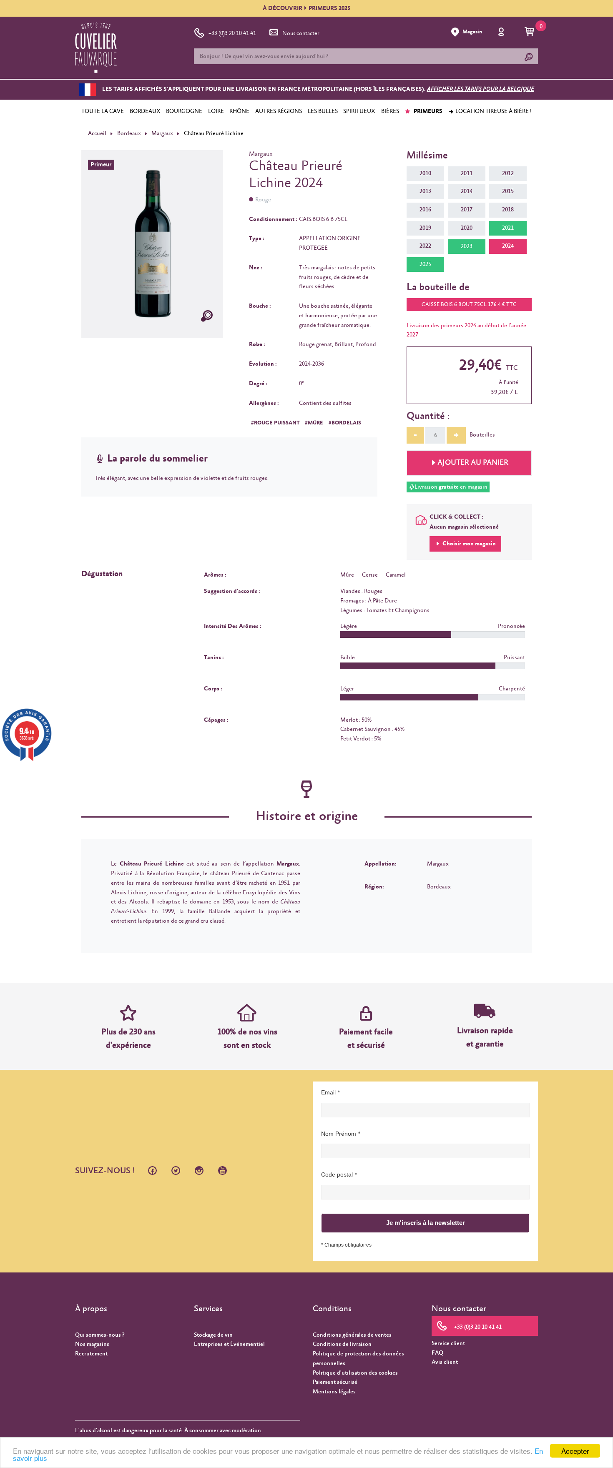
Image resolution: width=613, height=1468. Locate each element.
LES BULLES (323, 111)
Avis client (445, 1362)
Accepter (575, 1450)
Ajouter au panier (472, 463)
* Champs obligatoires (346, 1245)
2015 (508, 191)
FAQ (437, 1353)
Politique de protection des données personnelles (358, 1358)
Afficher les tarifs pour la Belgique (480, 89)
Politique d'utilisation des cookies (355, 1373)
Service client (448, 1343)
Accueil (97, 133)
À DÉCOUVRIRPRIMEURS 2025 (306, 8)
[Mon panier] (530, 32)
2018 (508, 209)
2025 (425, 264)
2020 (466, 228)
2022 (425, 246)
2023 (466, 246)
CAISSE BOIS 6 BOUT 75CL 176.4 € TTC (469, 304)
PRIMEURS (427, 111)
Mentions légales (334, 1391)
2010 (425, 173)
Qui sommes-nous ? (99, 1335)
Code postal (337, 1174)
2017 (466, 209)
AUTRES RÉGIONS (278, 111)
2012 (508, 173)
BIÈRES (390, 111)
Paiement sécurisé (335, 1382)
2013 (425, 191)
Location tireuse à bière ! (493, 111)
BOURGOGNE (184, 111)
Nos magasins (92, 1344)
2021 (508, 228)
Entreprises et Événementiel (229, 1344)
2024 (508, 246)
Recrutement (91, 1353)
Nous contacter (300, 33)
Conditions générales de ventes (352, 1335)
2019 (425, 228)
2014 (466, 191)
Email (328, 1092)
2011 (466, 173)
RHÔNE (239, 111)
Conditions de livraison (342, 1344)
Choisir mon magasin (468, 543)
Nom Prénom (338, 1133)
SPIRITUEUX (359, 111)
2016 (425, 209)
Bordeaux (129, 133)
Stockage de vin (213, 1335)
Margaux (162, 133)
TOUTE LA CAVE (102, 111)
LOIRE (216, 111)
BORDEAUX (145, 111)
